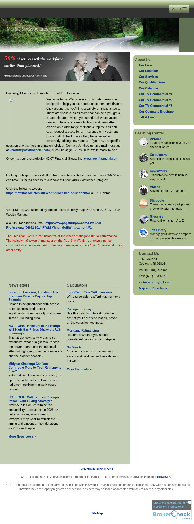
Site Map (97, 513)
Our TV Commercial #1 (155, 94)
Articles (155, 139)
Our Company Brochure (156, 111)
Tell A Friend (148, 117)
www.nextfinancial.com (101, 158)
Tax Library (158, 230)
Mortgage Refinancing (83, 330)
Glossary (156, 216)
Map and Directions (153, 288)
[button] (179, 9)
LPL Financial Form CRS (97, 468)
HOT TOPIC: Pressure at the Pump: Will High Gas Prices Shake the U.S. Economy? (35, 329)
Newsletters (19, 285)
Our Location (148, 71)
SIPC (168, 476)
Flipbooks (157, 200)
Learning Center (149, 133)
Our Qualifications (152, 82)
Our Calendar (148, 88)
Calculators (77, 285)
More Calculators (80, 369)
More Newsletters (22, 436)
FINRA (159, 476)
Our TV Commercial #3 (155, 105)
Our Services (148, 77)
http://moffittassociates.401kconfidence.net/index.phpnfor (48, 193)
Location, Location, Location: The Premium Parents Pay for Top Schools (33, 296)
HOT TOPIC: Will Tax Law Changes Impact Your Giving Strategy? (34, 399)
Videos (155, 187)
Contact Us (149, 253)
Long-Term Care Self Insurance (89, 292)
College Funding (79, 309)
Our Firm (145, 65)
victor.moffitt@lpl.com (155, 282)
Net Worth (74, 347)
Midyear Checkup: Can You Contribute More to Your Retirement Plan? (35, 367)
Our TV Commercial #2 (155, 100)
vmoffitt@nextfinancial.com (30, 150)
